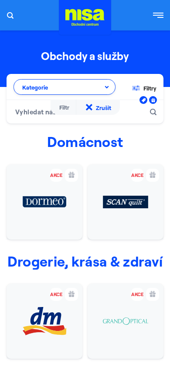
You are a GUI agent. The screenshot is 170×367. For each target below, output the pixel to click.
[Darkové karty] (153, 100)
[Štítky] (143, 100)
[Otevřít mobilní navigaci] (158, 15)
